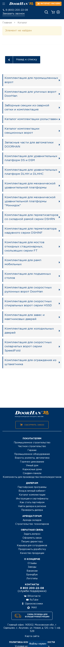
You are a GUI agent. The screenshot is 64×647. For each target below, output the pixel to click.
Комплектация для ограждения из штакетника (30, 362)
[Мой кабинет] (58, 12)
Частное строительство (32, 446)
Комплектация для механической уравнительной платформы (30, 185)
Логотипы (32, 579)
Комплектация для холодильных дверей (29, 330)
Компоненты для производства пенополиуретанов (32, 477)
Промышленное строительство (32, 443)
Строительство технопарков (32, 524)
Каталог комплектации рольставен (31, 119)
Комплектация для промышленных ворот (31, 80)
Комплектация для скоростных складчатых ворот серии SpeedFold (28, 346)
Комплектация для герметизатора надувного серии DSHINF (30, 230)
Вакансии (32, 571)
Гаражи (32, 450)
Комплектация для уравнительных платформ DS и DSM (31, 158)
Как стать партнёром (32, 502)
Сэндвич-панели (32, 473)
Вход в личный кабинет (32, 491)
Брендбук (32, 575)
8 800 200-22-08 (32, 588)
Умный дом (32, 466)
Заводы (32, 567)
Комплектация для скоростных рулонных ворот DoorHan (28, 289)
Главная (7, 23)
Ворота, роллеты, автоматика (32, 458)
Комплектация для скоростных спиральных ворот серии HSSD (28, 303)
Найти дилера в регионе (32, 506)
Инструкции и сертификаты (32, 499)
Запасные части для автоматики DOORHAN (29, 144)
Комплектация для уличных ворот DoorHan (30, 94)
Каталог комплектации (32, 495)
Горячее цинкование (32, 462)
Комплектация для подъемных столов (28, 276)
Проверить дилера (32, 510)
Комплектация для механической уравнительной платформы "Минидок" (30, 201)
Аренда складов (32, 520)
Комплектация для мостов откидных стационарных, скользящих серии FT (24, 246)
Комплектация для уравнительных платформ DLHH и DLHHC (31, 172)
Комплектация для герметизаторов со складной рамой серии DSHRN (31, 217)
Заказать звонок (13, 14)
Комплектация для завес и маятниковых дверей (25, 317)
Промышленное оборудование (32, 454)
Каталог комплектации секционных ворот (22, 130)
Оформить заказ (34, 425)
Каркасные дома (32, 469)
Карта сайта (32, 636)
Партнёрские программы (32, 487)
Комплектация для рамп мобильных (23, 262)
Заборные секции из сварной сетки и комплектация (27, 107)
